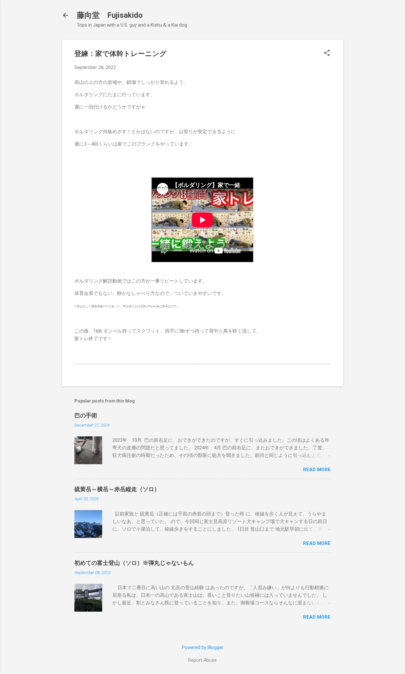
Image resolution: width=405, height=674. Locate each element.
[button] (327, 53)
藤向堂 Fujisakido (110, 15)
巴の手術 (85, 415)
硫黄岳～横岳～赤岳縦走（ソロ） (117, 489)
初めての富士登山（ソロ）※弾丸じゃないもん (134, 562)
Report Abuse (202, 660)
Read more (317, 469)
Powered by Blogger (202, 647)
